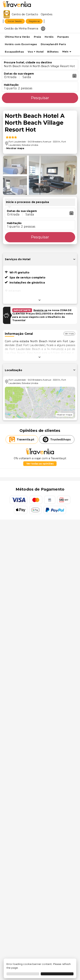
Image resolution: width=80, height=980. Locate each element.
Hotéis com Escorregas (21, 44)
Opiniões (46, 14)
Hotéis (49, 36)
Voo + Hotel (36, 51)
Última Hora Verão (17, 36)
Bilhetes (52, 51)
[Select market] (43, 28)
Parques (63, 36)
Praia (37, 36)
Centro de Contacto (25, 14)
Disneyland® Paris (53, 44)
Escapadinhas (14, 51)
